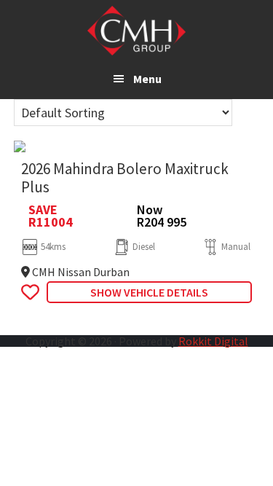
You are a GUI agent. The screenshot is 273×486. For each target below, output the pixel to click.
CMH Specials (136, 30)
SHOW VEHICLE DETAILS (149, 292)
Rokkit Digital (213, 341)
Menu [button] (147, 78)
